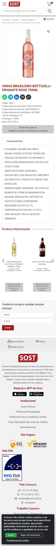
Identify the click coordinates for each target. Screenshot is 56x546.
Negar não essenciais (30, 535)
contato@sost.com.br (30, 498)
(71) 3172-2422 (29, 490)
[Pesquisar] (50, 11)
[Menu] (4, 4)
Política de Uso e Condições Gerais (28, 417)
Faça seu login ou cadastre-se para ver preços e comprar (28, 129)
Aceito (11, 535)
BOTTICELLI (13, 122)
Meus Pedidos (17, 342)
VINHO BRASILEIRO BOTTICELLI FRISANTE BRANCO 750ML (14, 264)
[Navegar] (3, 260)
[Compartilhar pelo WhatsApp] (4, 97)
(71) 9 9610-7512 (29, 494)
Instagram (29, 502)
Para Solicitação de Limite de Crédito (28, 422)
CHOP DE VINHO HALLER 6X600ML (42, 263)
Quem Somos (28, 406)
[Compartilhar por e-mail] (22, 97)
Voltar (50, 19)
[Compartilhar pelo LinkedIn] (16, 97)
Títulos (42, 342)
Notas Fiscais (17, 347)
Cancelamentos (28, 427)
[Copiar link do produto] (28, 97)
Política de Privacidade (28, 411)
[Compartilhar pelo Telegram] (10, 97)
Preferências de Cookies (18, 540)
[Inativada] (28, 467)
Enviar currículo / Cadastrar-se (28, 514)
